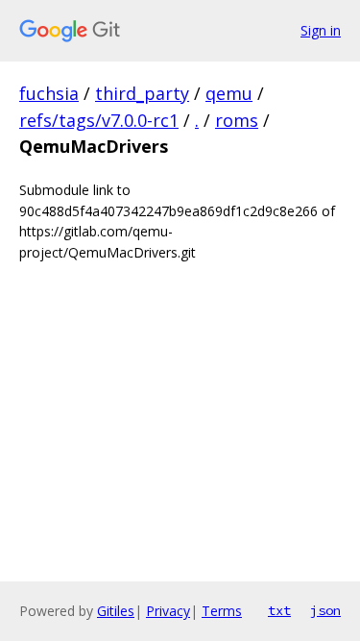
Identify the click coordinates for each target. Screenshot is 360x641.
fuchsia (49, 93)
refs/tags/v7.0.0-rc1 (99, 120)
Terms (222, 611)
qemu (228, 93)
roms (236, 120)
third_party (142, 93)
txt (279, 610)
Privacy (168, 611)
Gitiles (115, 611)
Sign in (320, 30)
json (325, 610)
